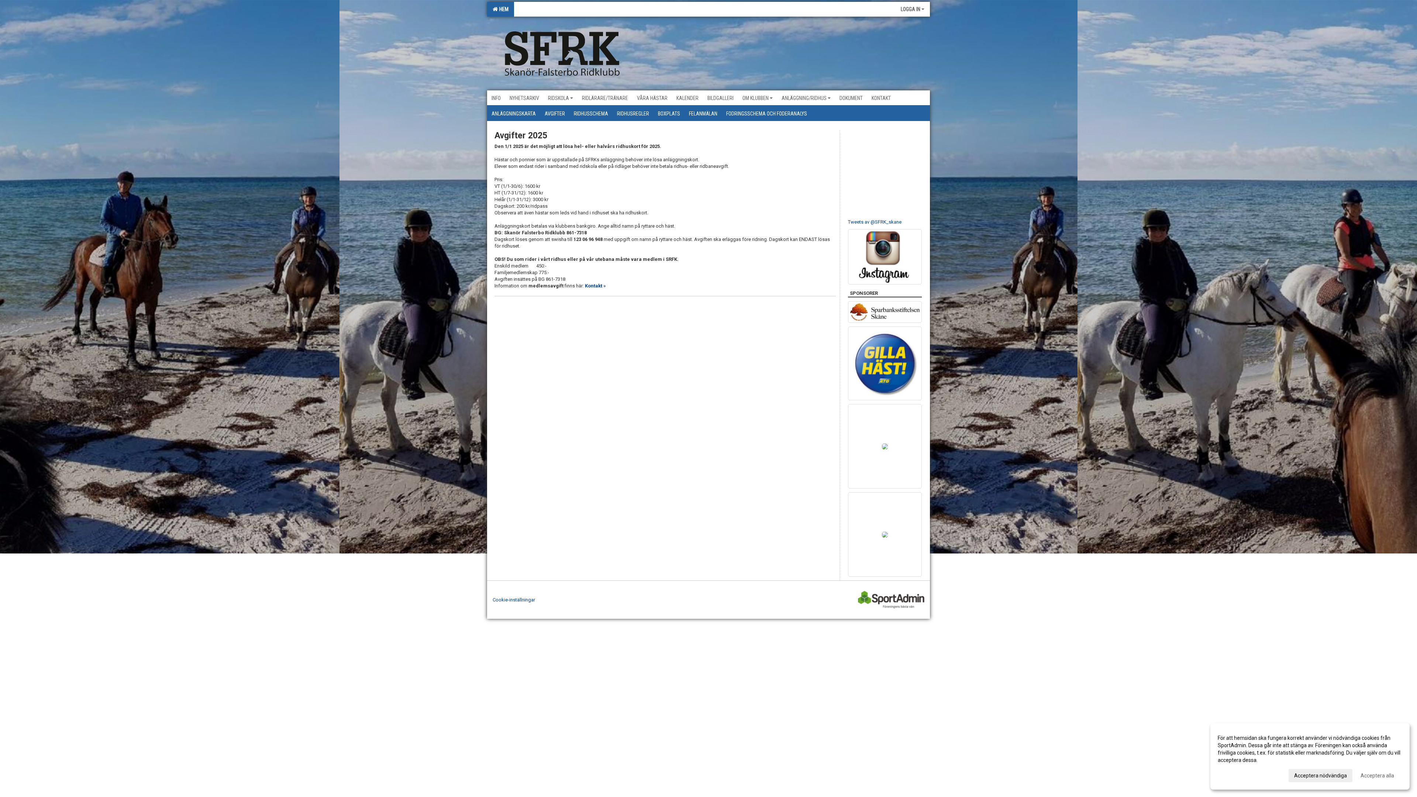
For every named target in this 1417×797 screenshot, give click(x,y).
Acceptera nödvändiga (1320, 776)
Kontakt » (595, 286)
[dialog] (1310, 756)
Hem (502, 9)
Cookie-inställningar (514, 600)
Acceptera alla (1377, 776)
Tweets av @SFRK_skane (874, 222)
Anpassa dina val (1237, 774)
